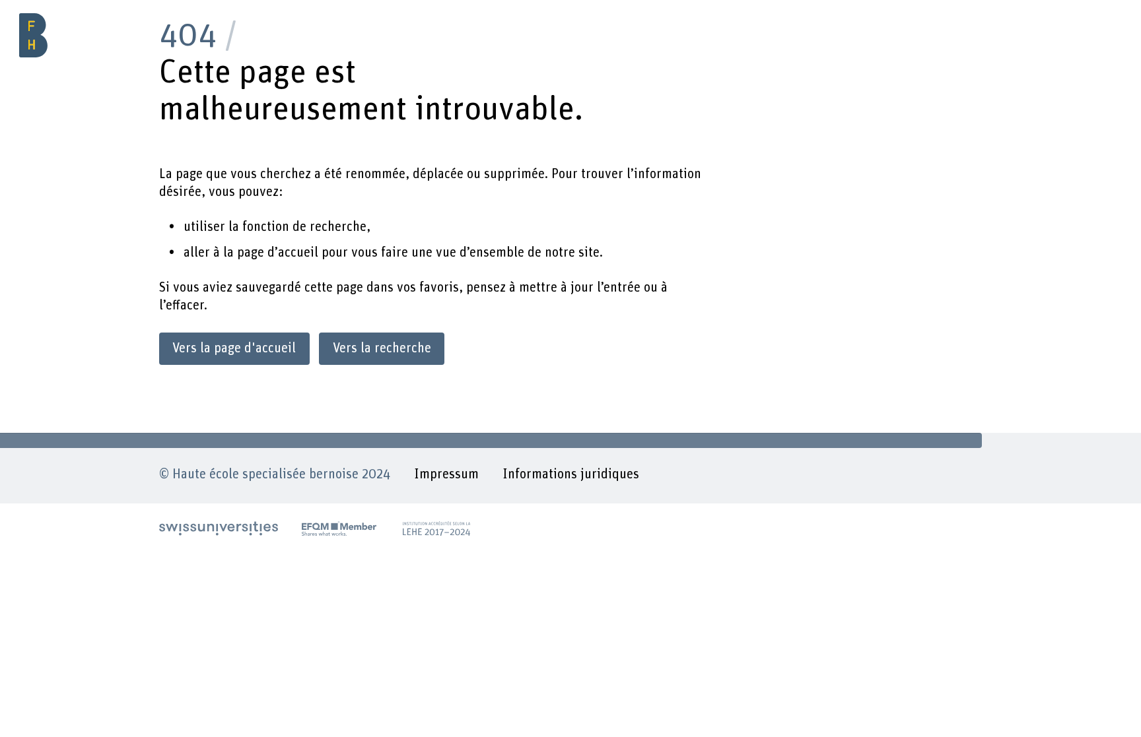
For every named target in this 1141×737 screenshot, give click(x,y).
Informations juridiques (570, 474)
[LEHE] (436, 528)
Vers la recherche (382, 348)
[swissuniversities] (218, 528)
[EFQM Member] (339, 528)
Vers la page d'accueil (234, 348)
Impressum (446, 474)
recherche (338, 227)
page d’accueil (277, 252)
